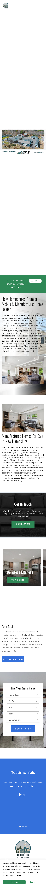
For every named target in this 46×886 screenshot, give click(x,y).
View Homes (18, 580)
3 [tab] (25, 590)
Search (36, 281)
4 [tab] (29, 590)
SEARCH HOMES (23, 729)
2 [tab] (22, 590)
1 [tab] (18, 590)
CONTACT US (23, 524)
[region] (23, 872)
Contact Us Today (13, 659)
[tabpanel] (22, 567)
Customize (34, 882)
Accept (14, 882)
